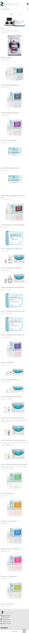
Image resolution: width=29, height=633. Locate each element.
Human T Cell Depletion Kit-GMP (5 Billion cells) (12, 335)
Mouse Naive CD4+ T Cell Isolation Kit (10, 548)
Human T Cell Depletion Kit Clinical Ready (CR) (12, 287)
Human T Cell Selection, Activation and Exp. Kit (12, 418)
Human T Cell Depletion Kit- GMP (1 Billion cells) (13, 311)
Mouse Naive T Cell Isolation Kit (9, 576)
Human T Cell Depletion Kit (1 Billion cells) (11, 248)
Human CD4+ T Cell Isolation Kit (9, 140)
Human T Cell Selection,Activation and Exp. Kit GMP (14, 464)
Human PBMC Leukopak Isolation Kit (10, 168)
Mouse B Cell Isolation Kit (7, 493)
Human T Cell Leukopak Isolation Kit (10, 379)
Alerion (3, 28)
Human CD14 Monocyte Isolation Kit (10, 112)
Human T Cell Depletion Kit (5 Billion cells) (11, 268)
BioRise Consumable (6, 57)
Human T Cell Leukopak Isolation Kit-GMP (11, 396)
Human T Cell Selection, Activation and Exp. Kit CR (13, 440)
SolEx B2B (15, 631)
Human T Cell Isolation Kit (7, 362)
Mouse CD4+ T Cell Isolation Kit (9, 521)
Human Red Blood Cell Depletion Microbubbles (13, 225)
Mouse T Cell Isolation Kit (7, 604)
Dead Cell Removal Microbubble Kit (10, 85)
